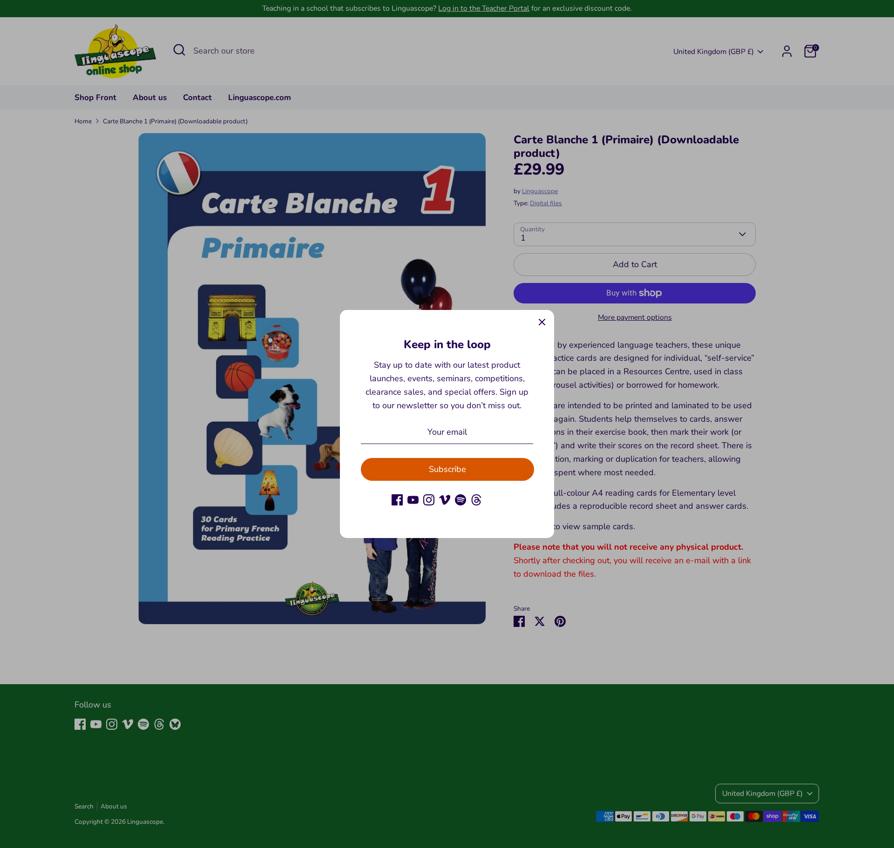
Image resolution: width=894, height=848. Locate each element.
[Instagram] (428, 499)
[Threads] (476, 499)
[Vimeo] (444, 499)
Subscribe (447, 469)
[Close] (542, 322)
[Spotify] (460, 499)
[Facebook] (397, 499)
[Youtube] (413, 499)
